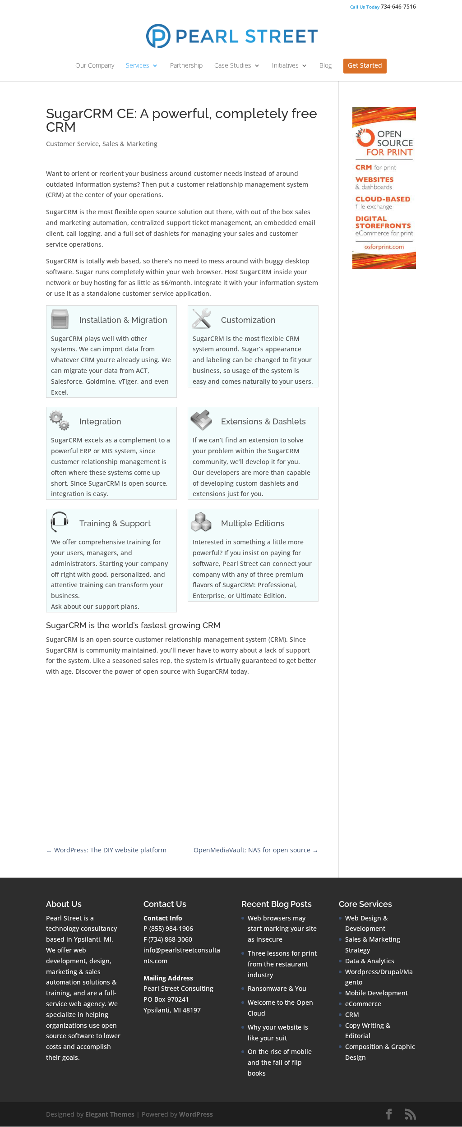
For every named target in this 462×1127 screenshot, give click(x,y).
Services (137, 65)
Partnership (186, 65)
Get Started (365, 65)
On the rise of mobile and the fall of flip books (280, 1062)
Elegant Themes (109, 1114)
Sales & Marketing (129, 143)
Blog (325, 65)
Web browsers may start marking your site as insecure (282, 929)
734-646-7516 (383, 7)
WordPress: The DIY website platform (106, 850)
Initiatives (285, 65)
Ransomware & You (277, 988)
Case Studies (232, 65)
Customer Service (72, 143)
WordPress (196, 1114)
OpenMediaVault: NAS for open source (256, 850)
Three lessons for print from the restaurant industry (282, 964)
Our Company (94, 65)
